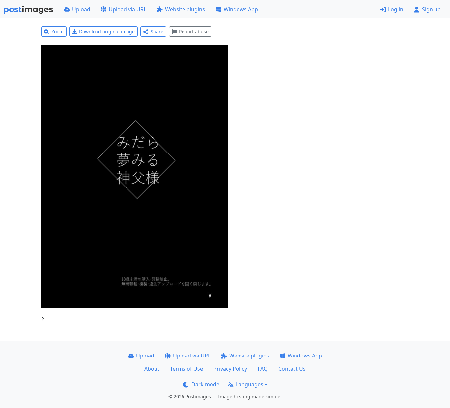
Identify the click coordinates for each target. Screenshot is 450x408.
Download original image (107, 31)
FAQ (263, 368)
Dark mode (205, 384)
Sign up (431, 9)
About (151, 368)
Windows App (241, 9)
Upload (81, 9)
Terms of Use (186, 368)
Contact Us (292, 368)
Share (157, 31)
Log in (395, 9)
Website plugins (185, 9)
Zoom (57, 31)
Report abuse (194, 31)
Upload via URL (127, 9)
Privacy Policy (230, 368)
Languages (249, 384)
